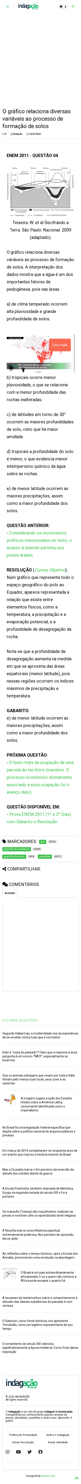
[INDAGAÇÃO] (28, 8)
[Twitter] (29, 1452)
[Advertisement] (40, 60)
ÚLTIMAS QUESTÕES (20, 1020)
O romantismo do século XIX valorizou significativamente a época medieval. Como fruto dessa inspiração (40, 1347)
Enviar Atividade (58, 1442)
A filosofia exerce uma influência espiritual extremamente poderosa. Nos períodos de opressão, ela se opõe (38, 1234)
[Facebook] (40, 1452)
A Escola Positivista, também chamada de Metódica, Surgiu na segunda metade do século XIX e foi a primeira (38, 1192)
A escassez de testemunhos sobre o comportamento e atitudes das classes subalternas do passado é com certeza (40, 1301)
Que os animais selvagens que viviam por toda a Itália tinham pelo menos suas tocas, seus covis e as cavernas (38, 1079)
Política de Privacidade (23, 1435)
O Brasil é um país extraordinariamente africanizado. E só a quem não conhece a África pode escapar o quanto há (48, 1276)
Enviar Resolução (23, 1442)
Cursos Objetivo (50, 570)
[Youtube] (18, 1452)
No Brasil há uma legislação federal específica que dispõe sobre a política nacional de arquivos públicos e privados (38, 1131)
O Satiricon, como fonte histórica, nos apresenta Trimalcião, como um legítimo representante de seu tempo (37, 1324)
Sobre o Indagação (58, 1435)
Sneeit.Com (48, 1475)
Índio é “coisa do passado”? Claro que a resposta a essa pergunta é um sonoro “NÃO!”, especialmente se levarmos (39, 1056)
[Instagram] (8, 1452)
